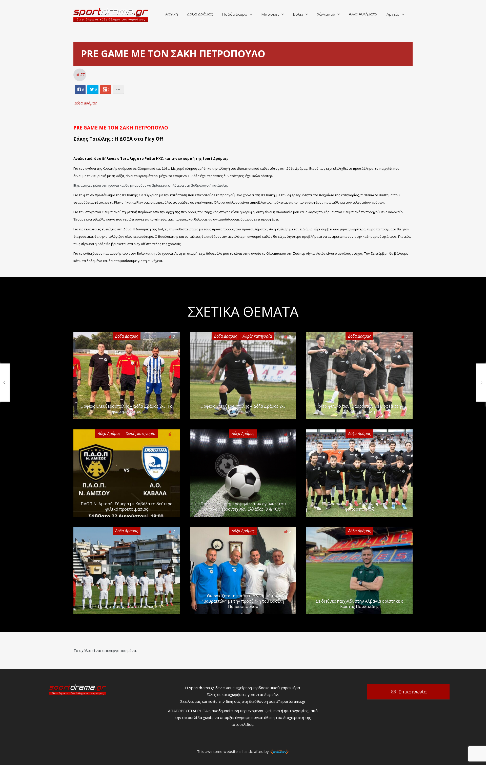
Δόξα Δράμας (200, 14)
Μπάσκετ (270, 14)
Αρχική (171, 14)
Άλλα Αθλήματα (363, 14)
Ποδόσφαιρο (234, 14)
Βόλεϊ (298, 14)
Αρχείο (393, 14)
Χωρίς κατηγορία (257, 336)
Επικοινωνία (412, 691)
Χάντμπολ (326, 14)
